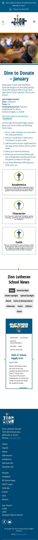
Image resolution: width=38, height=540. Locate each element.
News (20, 346)
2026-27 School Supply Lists (18, 356)
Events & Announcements (16, 342)
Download (7, 118)
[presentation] (12, 290)
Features (13, 346)
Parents (5, 473)
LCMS (4, 508)
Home (4, 444)
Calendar (6, 488)
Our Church (7, 505)
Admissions (14, 338)
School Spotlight (16, 350)
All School (24, 338)
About (4, 451)
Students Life (7, 467)
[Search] (2, 16)
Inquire (5, 448)
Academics (7, 459)
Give (4, 495)
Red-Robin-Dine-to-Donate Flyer (15, 116)
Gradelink (6, 476)
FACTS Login (7, 484)
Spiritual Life (7, 463)
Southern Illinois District (12, 515)
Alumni (5, 499)
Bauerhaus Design (21, 534)
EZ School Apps (8, 480)
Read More (23, 388)
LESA (4, 511)
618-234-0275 (15, 438)
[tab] (12, 290)
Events (5, 492)
